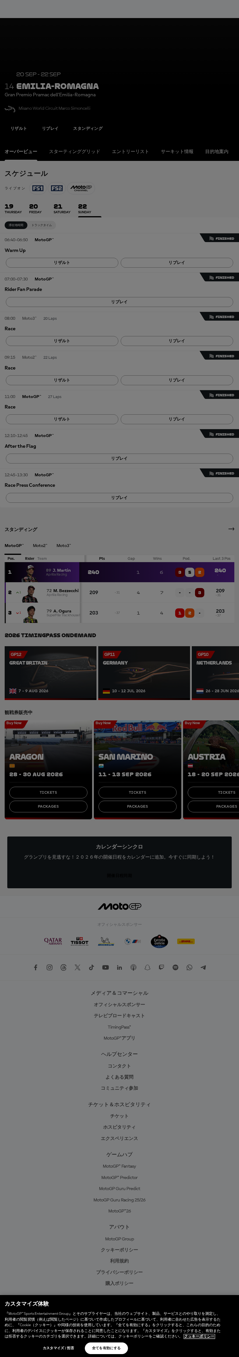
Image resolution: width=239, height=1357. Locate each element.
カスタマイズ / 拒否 (58, 1348)
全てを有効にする (106, 1348)
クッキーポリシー (199, 1336)
